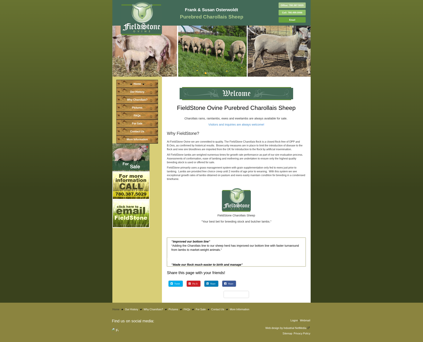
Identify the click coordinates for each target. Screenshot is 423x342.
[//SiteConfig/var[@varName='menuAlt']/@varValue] (141, 18)
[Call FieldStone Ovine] (137, 207)
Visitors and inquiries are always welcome (235, 146)
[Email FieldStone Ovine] (137, 236)
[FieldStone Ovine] (137, 179)
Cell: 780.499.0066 (292, 12)
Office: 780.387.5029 (292, 5)
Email (292, 20)
